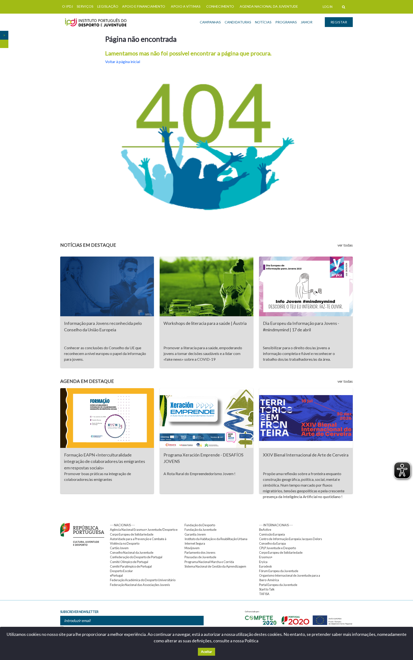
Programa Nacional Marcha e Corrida (209, 562)
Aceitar (206, 651)
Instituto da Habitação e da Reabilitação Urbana (216, 539)
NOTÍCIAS (263, 22)
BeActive (265, 529)
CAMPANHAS (210, 22)
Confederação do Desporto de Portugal (136, 557)
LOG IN (327, 7)
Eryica (263, 562)
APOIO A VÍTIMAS (186, 6)
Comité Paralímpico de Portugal (131, 566)
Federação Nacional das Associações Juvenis (140, 585)
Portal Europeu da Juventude (278, 585)
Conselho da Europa (272, 543)
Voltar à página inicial (122, 61)
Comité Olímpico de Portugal (129, 562)
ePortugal (116, 575)
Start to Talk (267, 589)
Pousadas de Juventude (200, 557)
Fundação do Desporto (200, 525)
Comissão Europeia (272, 534)
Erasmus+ (265, 557)
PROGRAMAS (286, 22)
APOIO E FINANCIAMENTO (143, 6)
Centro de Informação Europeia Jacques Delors (290, 539)
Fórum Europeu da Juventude (278, 571)
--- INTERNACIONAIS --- (276, 525)
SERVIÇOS (85, 6)
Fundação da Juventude (201, 529)
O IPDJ (67, 6)
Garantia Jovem (195, 534)
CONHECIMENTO (220, 6)
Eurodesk (265, 566)
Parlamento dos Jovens (200, 552)
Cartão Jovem (119, 548)
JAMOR (306, 22)
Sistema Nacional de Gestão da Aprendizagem (215, 566)
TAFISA (264, 594)
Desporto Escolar (121, 571)
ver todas (345, 245)
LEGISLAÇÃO (107, 6)
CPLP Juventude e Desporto (277, 548)
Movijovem (192, 548)
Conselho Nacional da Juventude (131, 552)
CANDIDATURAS (238, 22)
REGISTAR (339, 22)
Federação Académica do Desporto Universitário (142, 580)
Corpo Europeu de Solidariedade (281, 552)
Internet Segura (195, 543)
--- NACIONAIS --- (122, 525)
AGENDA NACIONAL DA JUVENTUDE (269, 6)
